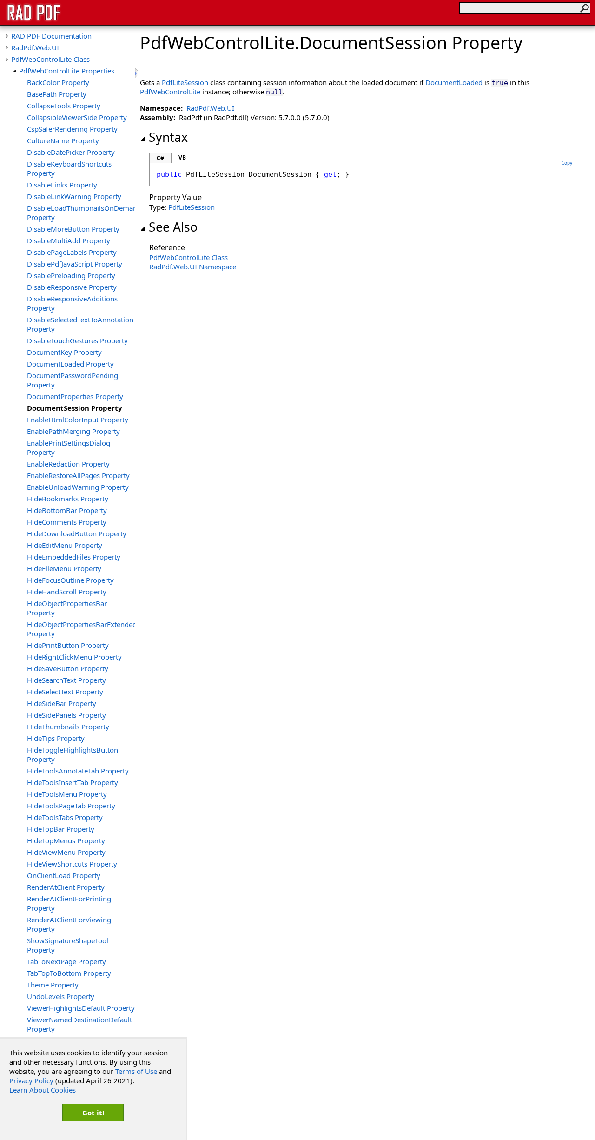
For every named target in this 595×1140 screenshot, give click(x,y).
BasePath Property (56, 94)
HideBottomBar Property (67, 510)
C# (160, 158)
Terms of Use (136, 1071)
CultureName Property (63, 140)
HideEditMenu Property (64, 545)
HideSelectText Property (65, 691)
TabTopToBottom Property (69, 973)
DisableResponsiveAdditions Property (72, 303)
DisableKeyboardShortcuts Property (69, 168)
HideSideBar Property (61, 703)
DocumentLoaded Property (70, 363)
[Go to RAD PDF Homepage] (33, 19)
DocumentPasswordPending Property (72, 380)
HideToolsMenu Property (67, 794)
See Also (173, 227)
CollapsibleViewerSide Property (77, 117)
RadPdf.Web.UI (35, 47)
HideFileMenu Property (64, 568)
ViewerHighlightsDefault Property (81, 1008)
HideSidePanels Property (66, 715)
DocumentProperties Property (75, 396)
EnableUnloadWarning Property (78, 487)
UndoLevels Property (60, 996)
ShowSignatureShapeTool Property (67, 945)
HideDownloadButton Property (76, 533)
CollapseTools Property (63, 105)
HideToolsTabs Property (65, 817)
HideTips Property (56, 738)
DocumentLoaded (454, 82)
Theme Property (53, 984)
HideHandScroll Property (66, 591)
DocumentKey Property (64, 352)
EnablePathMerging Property (73, 431)
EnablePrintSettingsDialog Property (68, 447)
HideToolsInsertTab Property (72, 782)
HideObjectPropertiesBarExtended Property (81, 629)
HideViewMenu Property (66, 852)
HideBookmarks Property (67, 498)
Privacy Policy (31, 1080)
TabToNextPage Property (66, 961)
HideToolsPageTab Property (71, 805)
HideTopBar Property (60, 828)
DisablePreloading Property (71, 275)
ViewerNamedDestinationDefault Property (79, 1024)
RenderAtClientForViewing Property (69, 924)
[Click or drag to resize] (137, 73)
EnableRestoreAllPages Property (78, 475)
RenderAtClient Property (66, 887)
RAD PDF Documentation (51, 35)
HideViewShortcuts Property (72, 863)
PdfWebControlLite (170, 91)
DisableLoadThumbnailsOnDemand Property (81, 212)
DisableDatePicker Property (71, 152)
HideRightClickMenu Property (74, 656)
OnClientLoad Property (63, 875)
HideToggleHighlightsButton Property (72, 754)
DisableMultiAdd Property (68, 240)
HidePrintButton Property (68, 645)
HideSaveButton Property (67, 668)
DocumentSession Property (74, 408)
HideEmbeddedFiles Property (73, 556)
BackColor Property (58, 82)
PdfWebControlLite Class (50, 59)
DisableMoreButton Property (73, 228)
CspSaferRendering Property (72, 128)
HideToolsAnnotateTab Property (78, 770)
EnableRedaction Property (68, 463)
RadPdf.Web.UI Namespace (192, 266)
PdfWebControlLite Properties (66, 70)
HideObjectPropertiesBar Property (67, 608)
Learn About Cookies (42, 1089)
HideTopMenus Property (66, 840)
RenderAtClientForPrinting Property (69, 903)
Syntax (168, 137)
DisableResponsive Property (72, 287)
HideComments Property (66, 522)
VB (182, 157)
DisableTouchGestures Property (77, 340)
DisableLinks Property (62, 184)
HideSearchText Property (66, 680)
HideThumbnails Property (68, 726)
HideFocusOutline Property (70, 580)
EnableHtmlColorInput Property (77, 419)
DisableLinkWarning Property (74, 196)
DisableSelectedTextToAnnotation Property (80, 324)
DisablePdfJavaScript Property (74, 263)
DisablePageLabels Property (72, 252)
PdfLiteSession (185, 82)
